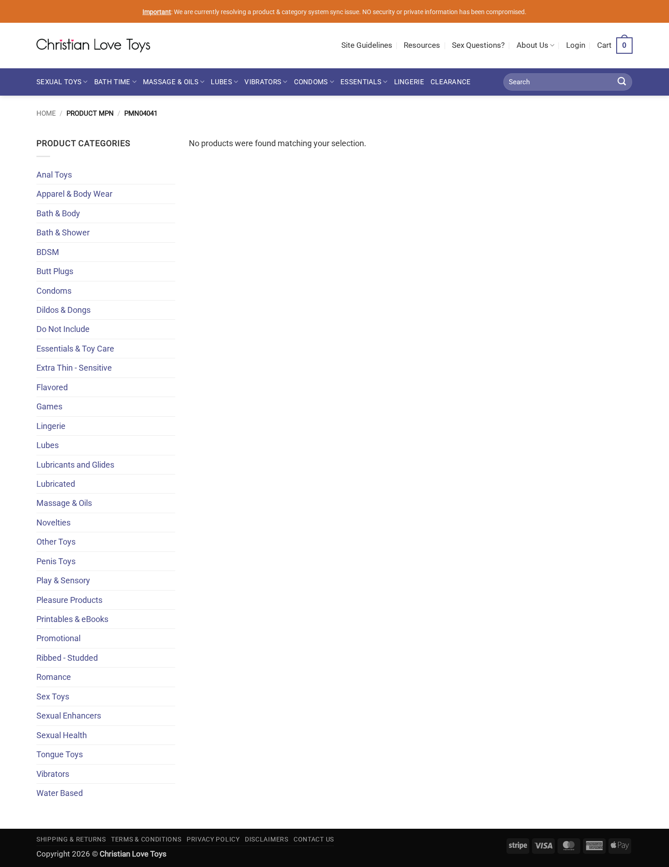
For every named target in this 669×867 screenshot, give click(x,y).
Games (49, 406)
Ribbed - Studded (67, 658)
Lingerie (409, 82)
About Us (532, 45)
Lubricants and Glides (75, 464)
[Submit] (622, 82)
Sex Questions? (478, 45)
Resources (422, 45)
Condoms (311, 82)
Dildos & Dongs (63, 310)
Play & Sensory (63, 580)
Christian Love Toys (133, 854)
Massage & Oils (170, 82)
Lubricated (55, 484)
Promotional (58, 638)
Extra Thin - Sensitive (74, 367)
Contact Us (314, 839)
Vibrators (262, 82)
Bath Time (112, 82)
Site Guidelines (366, 45)
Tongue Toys (59, 754)
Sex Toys (52, 696)
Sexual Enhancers (68, 715)
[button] (575, 45)
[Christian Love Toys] (93, 45)
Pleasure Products (69, 600)
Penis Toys (56, 561)
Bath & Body (58, 213)
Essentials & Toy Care (75, 348)
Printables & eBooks (72, 619)
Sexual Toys (58, 82)
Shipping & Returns (71, 839)
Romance (53, 677)
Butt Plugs (54, 271)
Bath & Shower (63, 232)
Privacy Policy (213, 839)
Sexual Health (61, 735)
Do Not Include (63, 329)
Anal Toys (54, 174)
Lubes (221, 82)
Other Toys (56, 541)
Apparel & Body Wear (74, 194)
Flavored (52, 387)
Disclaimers (267, 839)
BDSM (47, 252)
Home (46, 113)
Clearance (451, 82)
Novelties (53, 522)
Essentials (360, 82)
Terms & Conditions (146, 839)
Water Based (59, 793)
